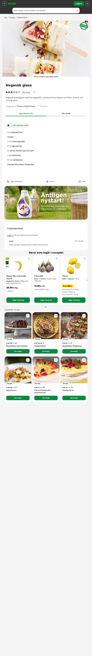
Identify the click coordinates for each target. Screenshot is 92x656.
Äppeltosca (11, 390)
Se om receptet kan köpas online (46, 77)
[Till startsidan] (12, 3)
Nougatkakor (40, 346)
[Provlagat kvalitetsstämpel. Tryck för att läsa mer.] (83, 26)
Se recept (18, 351)
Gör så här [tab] (66, 113)
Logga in (79, 4)
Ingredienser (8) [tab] (26, 113)
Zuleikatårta (68, 390)
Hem (5, 17)
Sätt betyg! (26, 92)
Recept (12, 17)
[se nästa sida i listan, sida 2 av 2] (87, 280)
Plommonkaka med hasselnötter (42, 391)
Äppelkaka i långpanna (72, 346)
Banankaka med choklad (16, 346)
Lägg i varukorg (18, 300)
